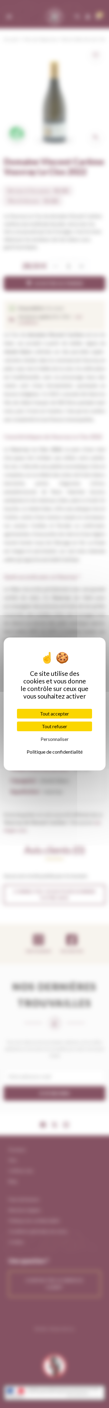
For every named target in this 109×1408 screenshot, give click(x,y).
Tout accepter (54, 713)
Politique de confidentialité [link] (55, 752)
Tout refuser (54, 726)
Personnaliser (55, 739)
